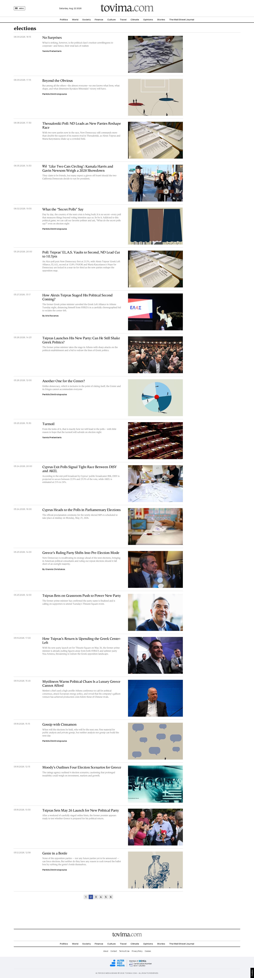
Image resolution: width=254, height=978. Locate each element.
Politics (64, 19)
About (105, 951)
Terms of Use (124, 951)
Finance (99, 19)
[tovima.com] (127, 8)
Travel (123, 19)
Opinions (148, 19)
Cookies (148, 951)
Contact (114, 951)
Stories (161, 19)
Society (86, 19)
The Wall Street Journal (181, 19)
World (75, 19)
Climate (135, 19)
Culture (111, 19)
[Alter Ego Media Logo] (117, 966)
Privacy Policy (137, 951)
